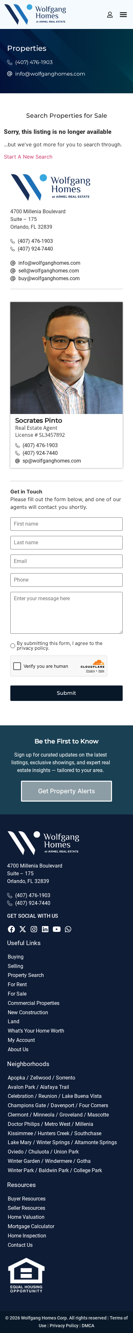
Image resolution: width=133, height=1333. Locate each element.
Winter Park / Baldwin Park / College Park (55, 1170)
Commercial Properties (33, 1003)
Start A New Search (28, 156)
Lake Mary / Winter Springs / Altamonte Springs (62, 1142)
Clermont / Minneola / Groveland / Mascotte (58, 1115)
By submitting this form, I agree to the (60, 645)
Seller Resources (26, 1208)
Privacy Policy (64, 1325)
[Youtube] (57, 929)
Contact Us (20, 1245)
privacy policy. (33, 648)
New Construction (28, 1012)
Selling (15, 966)
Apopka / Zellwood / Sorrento (41, 1078)
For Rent (17, 984)
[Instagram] (34, 929)
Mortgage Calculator (31, 1226)
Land (13, 1021)
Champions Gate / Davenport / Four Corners (58, 1105)
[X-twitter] (22, 929)
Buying (16, 957)
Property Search (26, 975)
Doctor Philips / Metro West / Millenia (50, 1124)
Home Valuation (26, 1217)
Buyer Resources (27, 1199)
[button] (123, 14)
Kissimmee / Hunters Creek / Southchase (54, 1133)
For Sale (17, 994)
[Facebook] (11, 929)
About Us (18, 1049)
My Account (21, 1040)
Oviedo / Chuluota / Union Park (43, 1152)
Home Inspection (27, 1236)
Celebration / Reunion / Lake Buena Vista (55, 1096)
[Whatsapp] (68, 929)
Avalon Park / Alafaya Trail (38, 1087)
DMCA (88, 1325)
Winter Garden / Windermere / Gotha (49, 1161)
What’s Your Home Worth (36, 1031)
